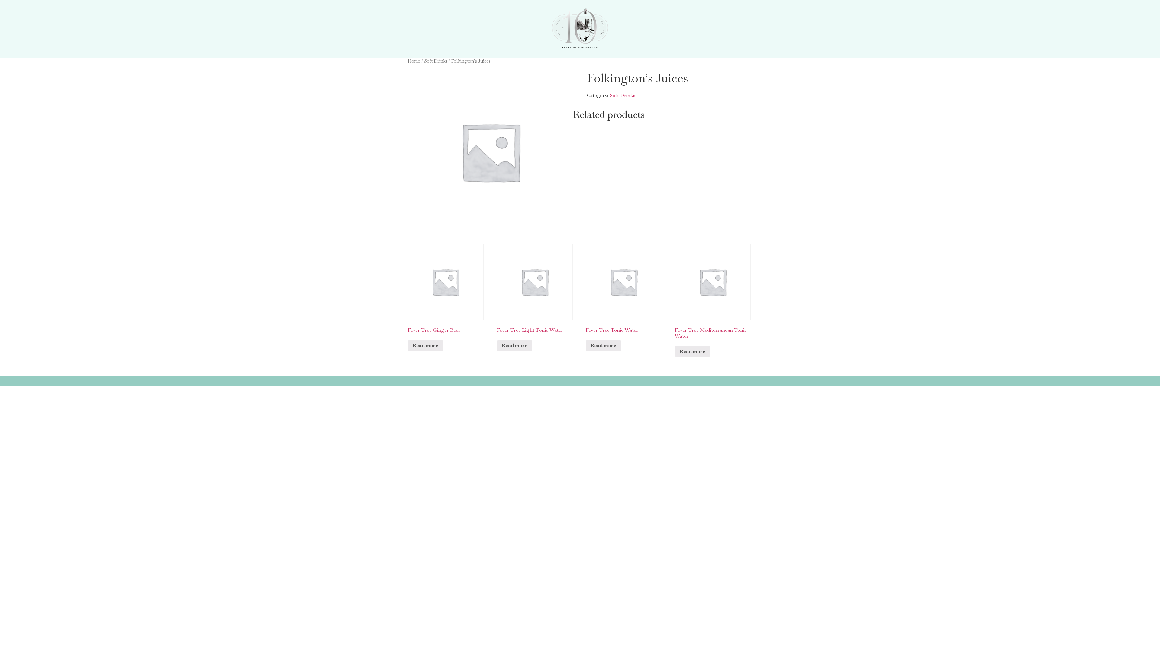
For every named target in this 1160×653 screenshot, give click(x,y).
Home (414, 61)
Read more (425, 345)
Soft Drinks (435, 61)
